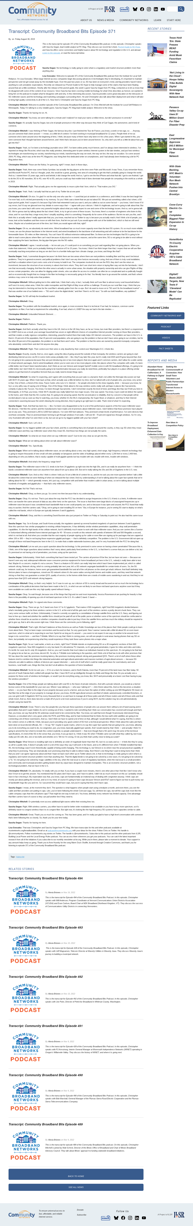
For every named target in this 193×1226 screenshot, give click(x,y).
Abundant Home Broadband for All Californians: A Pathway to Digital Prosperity (155, 373)
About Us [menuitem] (86, 20)
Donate (124, 9)
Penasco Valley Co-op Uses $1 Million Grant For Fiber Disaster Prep (176, 115)
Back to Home (76, 1176)
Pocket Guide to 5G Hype (129, 47)
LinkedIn (156, 9)
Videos (166, 338)
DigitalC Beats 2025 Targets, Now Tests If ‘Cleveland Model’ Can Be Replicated (176, 286)
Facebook (142, 9)
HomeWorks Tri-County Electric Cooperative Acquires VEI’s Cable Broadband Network (176, 251)
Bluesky (135, 9)
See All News (76, 1187)
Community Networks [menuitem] (134, 20)
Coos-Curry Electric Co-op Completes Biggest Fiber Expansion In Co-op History (176, 217)
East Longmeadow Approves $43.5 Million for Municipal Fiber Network (176, 145)
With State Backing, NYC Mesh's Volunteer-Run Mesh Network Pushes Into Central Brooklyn (176, 180)
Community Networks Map (166, 316)
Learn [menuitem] (157, 20)
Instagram (149, 9)
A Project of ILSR (95, 9)
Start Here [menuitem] (174, 20)
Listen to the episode (51, 53)
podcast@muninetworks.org (60, 830)
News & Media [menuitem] (105, 20)
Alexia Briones (54, 892)
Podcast (166, 327)
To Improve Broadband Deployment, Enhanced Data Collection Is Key (155, 428)
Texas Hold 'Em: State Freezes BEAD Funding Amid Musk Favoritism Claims (175, 50)
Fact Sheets (166, 348)
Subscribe (81, 1215)
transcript (20, 857)
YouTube (163, 9)
